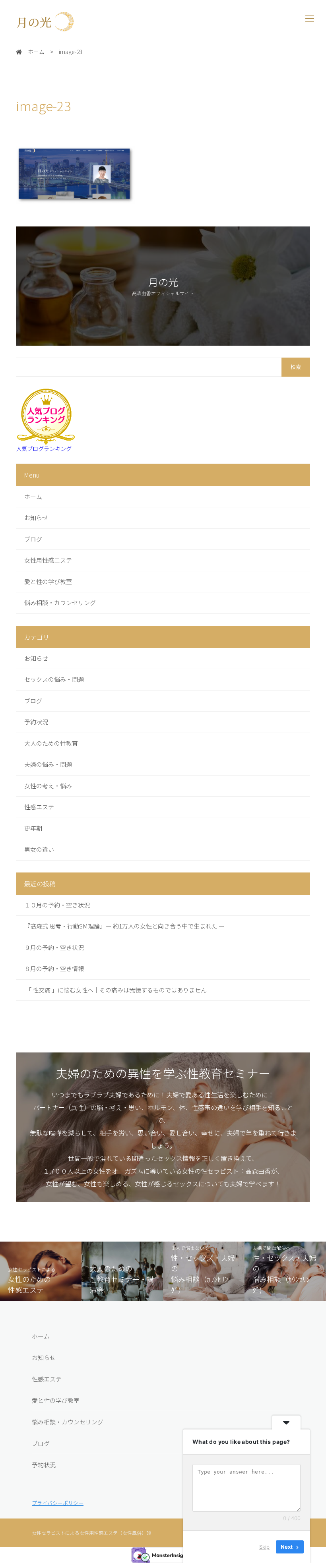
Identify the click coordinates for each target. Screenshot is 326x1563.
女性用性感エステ (48, 560)
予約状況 (36, 722)
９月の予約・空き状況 (54, 947)
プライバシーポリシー (57, 1503)
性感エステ (39, 807)
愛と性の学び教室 (48, 581)
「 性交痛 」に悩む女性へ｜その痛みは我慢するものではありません (115, 990)
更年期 (33, 828)
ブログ (33, 539)
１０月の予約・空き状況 (57, 905)
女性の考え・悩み (48, 786)
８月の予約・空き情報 (54, 968)
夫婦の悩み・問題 (48, 764)
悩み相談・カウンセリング (60, 602)
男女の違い (39, 849)
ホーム (33, 496)
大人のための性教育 (51, 743)
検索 (296, 367)
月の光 (40, 22)
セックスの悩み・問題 (54, 679)
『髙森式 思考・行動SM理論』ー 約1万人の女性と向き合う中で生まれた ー (124, 926)
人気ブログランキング (44, 448)
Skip (264, 1547)
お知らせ (36, 517)
